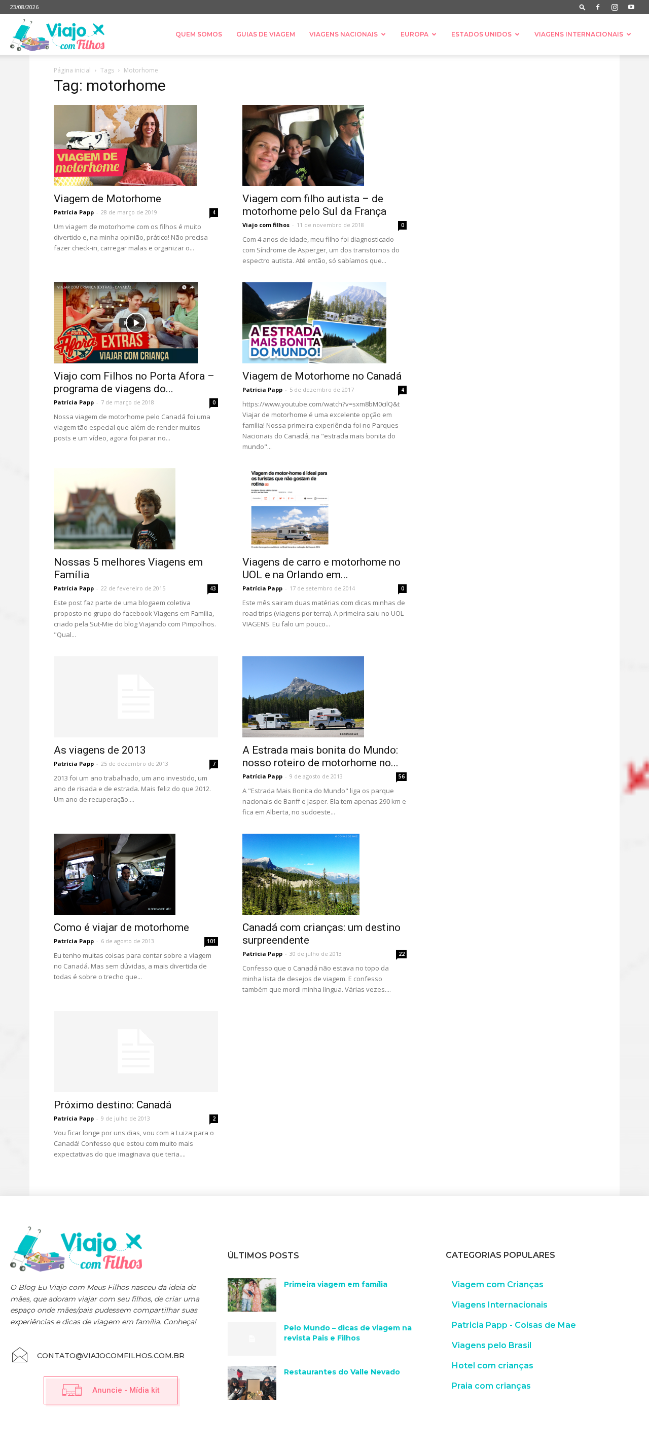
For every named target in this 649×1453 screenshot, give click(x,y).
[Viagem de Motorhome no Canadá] (324, 322)
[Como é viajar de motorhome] (136, 874)
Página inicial (72, 70)
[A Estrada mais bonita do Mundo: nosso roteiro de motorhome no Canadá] (324, 696)
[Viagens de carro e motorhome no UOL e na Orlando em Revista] (324, 508)
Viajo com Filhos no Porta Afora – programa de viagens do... (134, 382)
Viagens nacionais (343, 34)
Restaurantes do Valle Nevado (342, 1371)
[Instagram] (614, 7)
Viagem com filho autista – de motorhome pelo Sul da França (314, 205)
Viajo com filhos (266, 225)
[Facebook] (597, 7)
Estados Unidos (481, 34)
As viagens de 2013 (100, 750)
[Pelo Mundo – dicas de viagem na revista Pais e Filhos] (252, 1339)
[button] (582, 7)
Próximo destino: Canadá (112, 1105)
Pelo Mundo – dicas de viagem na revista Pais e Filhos (348, 1333)
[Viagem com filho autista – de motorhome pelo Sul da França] (324, 145)
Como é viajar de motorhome (121, 927)
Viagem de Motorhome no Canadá (322, 376)
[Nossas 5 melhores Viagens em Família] (136, 508)
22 (402, 953)
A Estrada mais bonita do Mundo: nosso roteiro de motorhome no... (320, 756)
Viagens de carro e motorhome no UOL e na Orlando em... (321, 568)
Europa (414, 34)
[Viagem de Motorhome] (136, 145)
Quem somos (198, 34)
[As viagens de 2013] (136, 696)
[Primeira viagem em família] (252, 1295)
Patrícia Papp (74, 212)
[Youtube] (631, 7)
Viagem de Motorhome (107, 199)
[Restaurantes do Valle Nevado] (252, 1383)
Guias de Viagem (265, 34)
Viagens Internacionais (578, 34)
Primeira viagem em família (335, 1284)
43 (213, 588)
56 (402, 776)
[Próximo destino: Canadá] (136, 1051)
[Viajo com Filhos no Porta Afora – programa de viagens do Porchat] (136, 322)
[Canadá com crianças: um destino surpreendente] (324, 874)
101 (211, 941)
